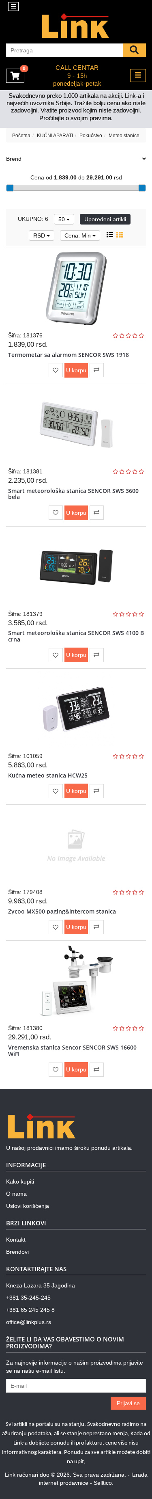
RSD (40, 235)
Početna (21, 135)
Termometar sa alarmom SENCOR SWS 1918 (68, 355)
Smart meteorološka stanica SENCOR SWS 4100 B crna (76, 636)
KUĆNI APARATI (55, 135)
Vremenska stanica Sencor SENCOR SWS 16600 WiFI (72, 1050)
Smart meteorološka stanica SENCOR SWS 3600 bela (73, 494)
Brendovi (17, 1251)
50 (62, 219)
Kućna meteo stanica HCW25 (48, 775)
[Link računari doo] (76, 26)
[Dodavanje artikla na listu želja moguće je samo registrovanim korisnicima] (56, 370)
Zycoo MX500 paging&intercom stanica (62, 911)
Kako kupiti (20, 1181)
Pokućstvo (90, 135)
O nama (16, 1193)
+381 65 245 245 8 (30, 1310)
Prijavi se (128, 1403)
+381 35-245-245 (28, 1297)
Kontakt (16, 1239)
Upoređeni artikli (105, 219)
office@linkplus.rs (28, 1322)
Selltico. (103, 1483)
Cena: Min (78, 235)
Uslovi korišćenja (27, 1206)
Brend (13, 159)
